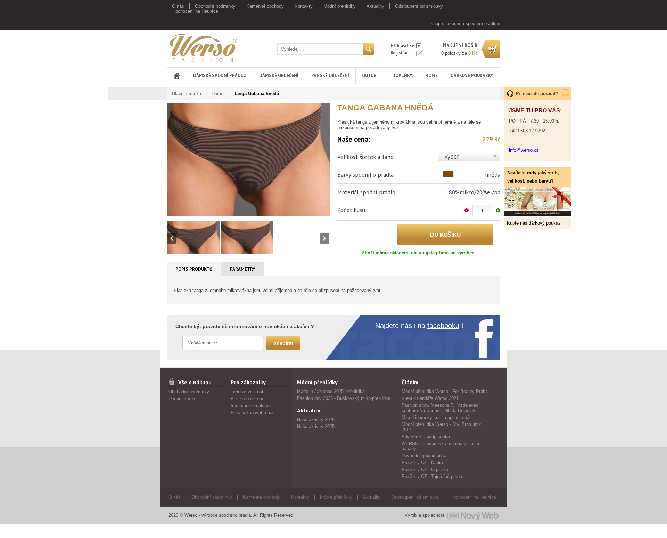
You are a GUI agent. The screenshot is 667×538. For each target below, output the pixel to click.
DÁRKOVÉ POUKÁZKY (472, 75)
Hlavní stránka (186, 93)
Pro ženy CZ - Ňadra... (424, 462)
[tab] (194, 269)
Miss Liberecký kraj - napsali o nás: (437, 417)
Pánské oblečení (330, 75)
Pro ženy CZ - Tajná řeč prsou (432, 476)
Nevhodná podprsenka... (426, 455)
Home (431, 75)
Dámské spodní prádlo (219, 75)
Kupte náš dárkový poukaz (534, 223)
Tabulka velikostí (248, 391)
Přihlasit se (402, 46)
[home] (177, 76)
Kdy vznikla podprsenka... (428, 436)
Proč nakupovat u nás (253, 412)
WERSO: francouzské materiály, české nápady (441, 446)
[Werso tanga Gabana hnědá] (248, 159)
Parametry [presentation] (242, 269)
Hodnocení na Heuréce (195, 11)
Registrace (401, 53)
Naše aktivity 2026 (316, 419)
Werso (173, 46)
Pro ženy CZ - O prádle (425, 469)
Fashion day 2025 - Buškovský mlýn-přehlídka (343, 398)
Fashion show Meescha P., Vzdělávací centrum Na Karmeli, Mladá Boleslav (441, 408)
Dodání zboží (181, 398)
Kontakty (304, 6)
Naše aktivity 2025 (316, 426)
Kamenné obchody (265, 6)
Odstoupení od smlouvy (419, 6)
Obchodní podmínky (215, 6)
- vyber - (451, 156)
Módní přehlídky (339, 6)
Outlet (370, 75)
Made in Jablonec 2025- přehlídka (331, 391)
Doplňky (402, 75)
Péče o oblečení (247, 398)
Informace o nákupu (251, 405)
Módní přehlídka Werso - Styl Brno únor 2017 (441, 427)
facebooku (443, 325)
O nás (178, 6)
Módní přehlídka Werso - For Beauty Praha (445, 391)
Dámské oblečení (278, 75)
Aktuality (375, 6)
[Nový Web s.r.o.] (473, 515)
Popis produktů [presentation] (193, 269)
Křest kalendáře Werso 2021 (430, 398)
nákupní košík (460, 45)
